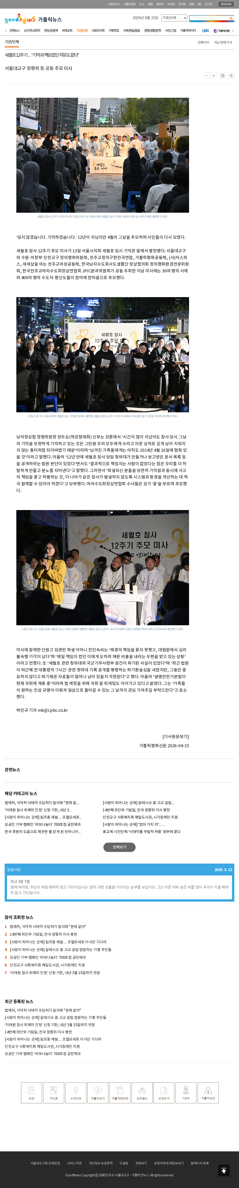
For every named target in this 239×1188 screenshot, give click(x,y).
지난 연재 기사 (223, 43)
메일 (150, 4)
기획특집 (114, 31)
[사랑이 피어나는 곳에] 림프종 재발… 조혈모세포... (43, 817)
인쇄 (222, 75)
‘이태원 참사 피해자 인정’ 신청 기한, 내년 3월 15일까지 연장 (52, 973)
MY (199, 4)
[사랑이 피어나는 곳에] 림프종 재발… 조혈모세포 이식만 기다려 (55, 942)
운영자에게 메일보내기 (169, 1163)
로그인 (208, 4)
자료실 (171, 4)
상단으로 (224, 1170)
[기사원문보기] (175, 736)
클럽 (191, 4)
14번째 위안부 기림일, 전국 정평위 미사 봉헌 (136, 810)
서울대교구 (114, 4)
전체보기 (141, 1163)
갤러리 (160, 4)
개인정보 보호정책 (101, 1163)
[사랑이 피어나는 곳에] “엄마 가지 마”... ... (134, 825)
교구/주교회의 (32, 31)
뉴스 (141, 4)
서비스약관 (74, 1163)
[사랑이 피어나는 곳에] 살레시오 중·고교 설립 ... (139, 803)
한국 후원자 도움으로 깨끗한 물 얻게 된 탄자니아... (43, 832)
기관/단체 (81, 31)
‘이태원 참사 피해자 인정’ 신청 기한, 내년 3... (38, 810)
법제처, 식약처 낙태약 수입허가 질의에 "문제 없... (42, 803)
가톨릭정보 (129, 4)
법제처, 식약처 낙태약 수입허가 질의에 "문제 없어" (45, 926)
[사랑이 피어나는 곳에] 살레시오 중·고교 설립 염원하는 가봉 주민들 (58, 950)
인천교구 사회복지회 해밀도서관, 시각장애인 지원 (140, 817)
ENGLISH (226, 4)
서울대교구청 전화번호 (45, 1163)
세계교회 (67, 31)
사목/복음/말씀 (131, 31)
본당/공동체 (51, 31)
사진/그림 (170, 31)
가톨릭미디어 (188, 31)
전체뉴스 (14, 31)
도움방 (124, 1163)
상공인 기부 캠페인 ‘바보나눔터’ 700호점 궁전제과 (43, 825)
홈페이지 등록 (200, 1163)
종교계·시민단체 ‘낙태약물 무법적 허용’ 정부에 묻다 (142, 832)
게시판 (182, 4)
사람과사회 (97, 31)
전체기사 (203, 43)
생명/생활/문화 (152, 31)
